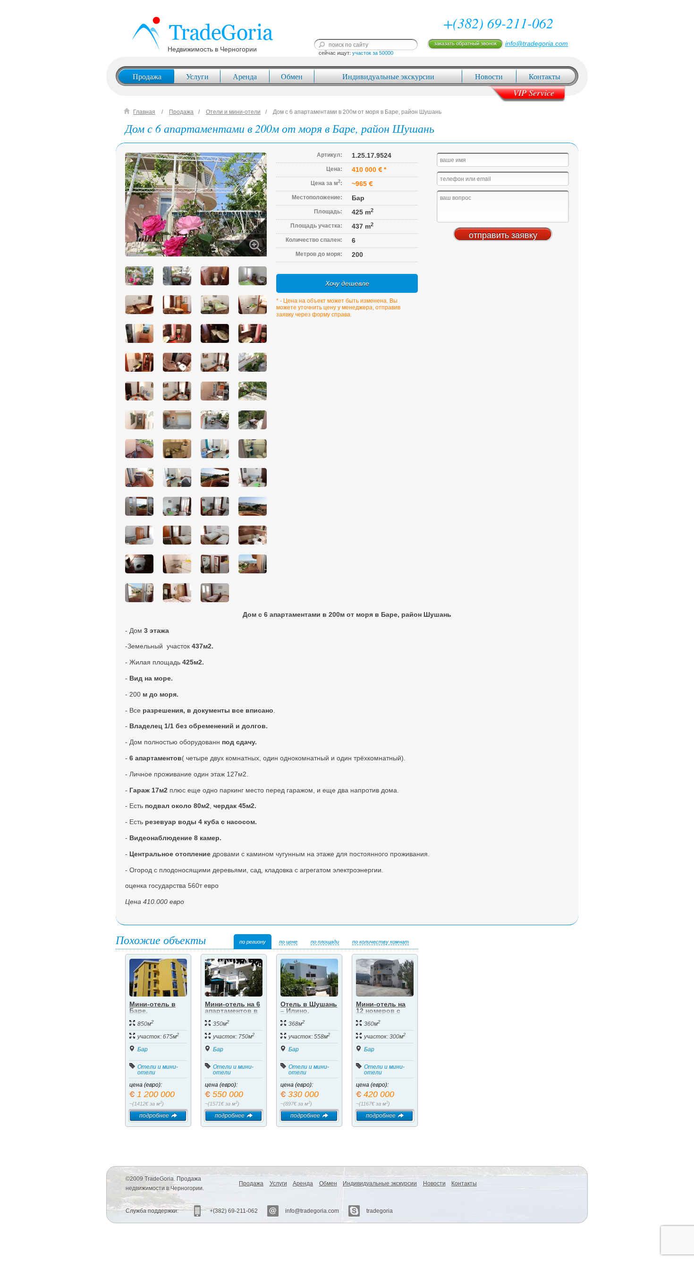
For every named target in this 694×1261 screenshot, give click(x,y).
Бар (142, 1049)
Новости (489, 76)
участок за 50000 (372, 53)
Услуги (197, 76)
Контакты (544, 76)
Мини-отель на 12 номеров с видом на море (381, 1011)
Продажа (147, 76)
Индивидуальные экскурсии (388, 76)
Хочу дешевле (347, 283)
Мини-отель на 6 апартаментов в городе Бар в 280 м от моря (233, 1014)
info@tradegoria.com (536, 43)
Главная (144, 112)
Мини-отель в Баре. (152, 1007)
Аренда (245, 76)
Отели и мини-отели (233, 112)
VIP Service (533, 92)
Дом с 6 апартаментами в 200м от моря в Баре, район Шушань (357, 112)
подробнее (154, 1115)
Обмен (292, 76)
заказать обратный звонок (465, 43)
